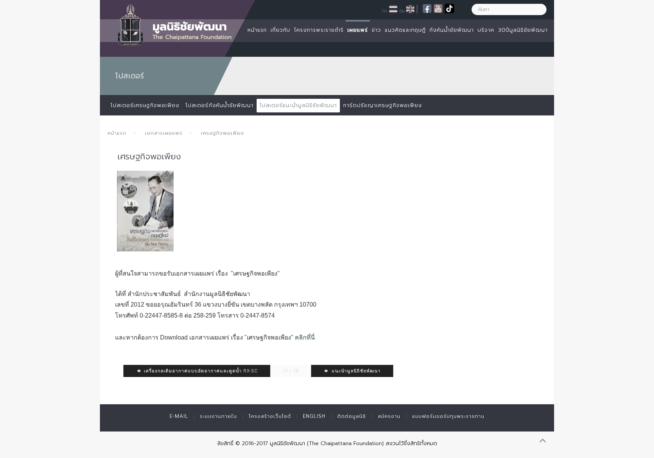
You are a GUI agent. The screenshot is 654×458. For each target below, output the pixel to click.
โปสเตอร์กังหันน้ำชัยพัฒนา (219, 105)
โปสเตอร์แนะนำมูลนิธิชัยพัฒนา (298, 105)
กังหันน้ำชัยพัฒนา (452, 30)
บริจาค (486, 30)
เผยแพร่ (357, 30)
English (314, 416)
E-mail (179, 416)
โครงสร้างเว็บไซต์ (270, 416)
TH (384, 11)
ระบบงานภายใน (218, 416)
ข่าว (376, 30)
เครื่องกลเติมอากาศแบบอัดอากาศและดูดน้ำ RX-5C (200, 371)
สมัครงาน (389, 416)
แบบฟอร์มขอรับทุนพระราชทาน (448, 416)
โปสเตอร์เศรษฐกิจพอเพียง (145, 105)
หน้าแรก (257, 30)
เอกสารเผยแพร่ (163, 133)
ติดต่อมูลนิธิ (351, 416)
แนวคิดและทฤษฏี (405, 30)
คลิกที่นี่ (305, 337)
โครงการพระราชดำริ (319, 30)
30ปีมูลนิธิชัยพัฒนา (523, 30)
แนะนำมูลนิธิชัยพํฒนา (355, 371)
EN (402, 11)
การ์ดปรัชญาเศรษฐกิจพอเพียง (382, 105)
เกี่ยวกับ (280, 30)
